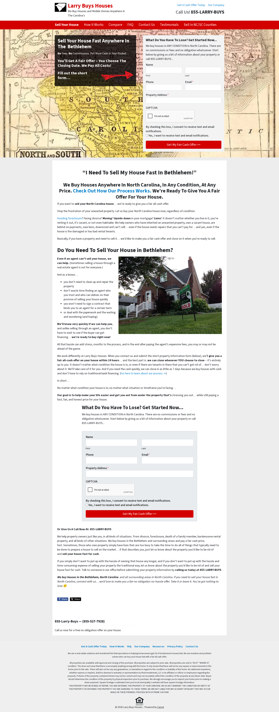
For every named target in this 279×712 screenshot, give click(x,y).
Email (189, 82)
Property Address (157, 95)
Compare (115, 24)
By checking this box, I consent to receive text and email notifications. (180, 129)
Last (187, 75)
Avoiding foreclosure (69, 218)
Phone (150, 82)
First (148, 75)
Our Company (216, 5)
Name (149, 65)
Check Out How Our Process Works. (112, 191)
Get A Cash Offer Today (191, 5)
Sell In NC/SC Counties (200, 24)
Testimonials (169, 24)
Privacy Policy (175, 646)
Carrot (160, 707)
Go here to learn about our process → (143, 373)
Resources (158, 646)
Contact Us (147, 24)
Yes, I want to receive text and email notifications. (179, 136)
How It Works (93, 24)
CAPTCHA (151, 108)
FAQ (130, 24)
